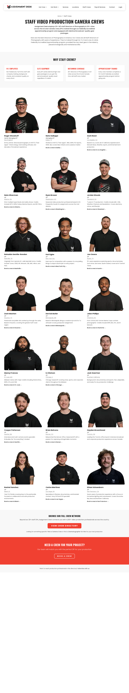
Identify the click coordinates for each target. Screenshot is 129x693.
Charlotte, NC (91, 318)
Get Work (54, 7)
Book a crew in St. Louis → (13, 385)
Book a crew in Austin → (95, 268)
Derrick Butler (52, 313)
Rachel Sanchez (11, 487)
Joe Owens (92, 254)
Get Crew (42, 7)
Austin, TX (90, 258)
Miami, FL (7, 491)
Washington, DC (51, 199)
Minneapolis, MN (51, 318)
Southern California (93, 377)
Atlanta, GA (8, 199)
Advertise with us (83, 568)
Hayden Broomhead (96, 430)
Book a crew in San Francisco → (98, 501)
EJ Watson (50, 373)
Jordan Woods (93, 195)
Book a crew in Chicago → (54, 385)
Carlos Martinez (53, 487)
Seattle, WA (8, 434)
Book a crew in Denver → (54, 442)
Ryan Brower (51, 195)
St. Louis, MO (8, 377)
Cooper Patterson (12, 430)
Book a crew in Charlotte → (96, 328)
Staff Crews (87, 7)
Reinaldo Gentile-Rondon (15, 254)
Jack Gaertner (93, 373)
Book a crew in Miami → (12, 501)
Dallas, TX (49, 140)
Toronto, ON (91, 434)
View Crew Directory (64, 525)
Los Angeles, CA (92, 140)
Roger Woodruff (11, 136)
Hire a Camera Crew (55, 532)
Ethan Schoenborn (95, 487)
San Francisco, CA (93, 491)
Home (60, 16)
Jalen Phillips (93, 313)
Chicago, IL (49, 377)
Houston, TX (8, 318)
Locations (75, 7)
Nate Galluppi (52, 136)
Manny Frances (11, 373)
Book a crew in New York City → (56, 266)
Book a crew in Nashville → (13, 268)
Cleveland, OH (91, 199)
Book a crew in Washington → (56, 209)
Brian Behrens (52, 430)
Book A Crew (64, 556)
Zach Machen (10, 313)
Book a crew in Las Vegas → (55, 499)
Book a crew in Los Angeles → (97, 150)
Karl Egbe (50, 254)
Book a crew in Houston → (13, 328)
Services (65, 7)
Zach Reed (92, 136)
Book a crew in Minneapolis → (56, 326)
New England (8, 140)
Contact (112, 7)
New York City (50, 259)
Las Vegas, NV (50, 491)
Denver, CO (49, 434)
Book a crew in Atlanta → (12, 207)
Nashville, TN (8, 258)
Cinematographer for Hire (77, 532)
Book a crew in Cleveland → (96, 209)
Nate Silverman (11, 195)
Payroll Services (100, 7)
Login (120, 7)
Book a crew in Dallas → (54, 148)
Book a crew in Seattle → (12, 442)
